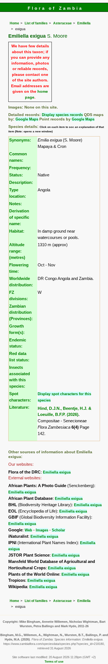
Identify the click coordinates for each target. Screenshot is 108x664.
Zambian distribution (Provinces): (21, 312)
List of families (36, 23)
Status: (16, 175)
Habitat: (16, 231)
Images (42, 530)
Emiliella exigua (57, 472)
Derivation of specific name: (19, 217)
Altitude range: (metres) (17, 251)
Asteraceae (62, 23)
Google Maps (27, 119)
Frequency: (20, 167)
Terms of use (54, 661)
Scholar (58, 530)
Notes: (15, 203)
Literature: (19, 407)
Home (14, 23)
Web (28, 530)
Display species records (62, 115)
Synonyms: (20, 140)
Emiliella (84, 23)
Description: (21, 182)
